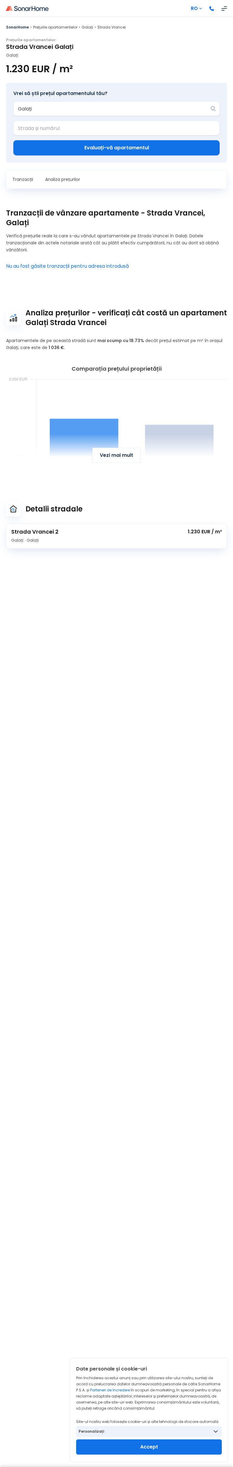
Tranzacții (22, 179)
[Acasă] (27, 8)
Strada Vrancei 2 (35, 531)
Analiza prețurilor (62, 179)
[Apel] (211, 8)
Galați (87, 27)
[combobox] (112, 109)
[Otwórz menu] (224, 8)
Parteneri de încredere (110, 1390)
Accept (149, 1446)
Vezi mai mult (116, 455)
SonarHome (17, 27)
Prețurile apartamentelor (55, 27)
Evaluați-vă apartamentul (116, 147)
